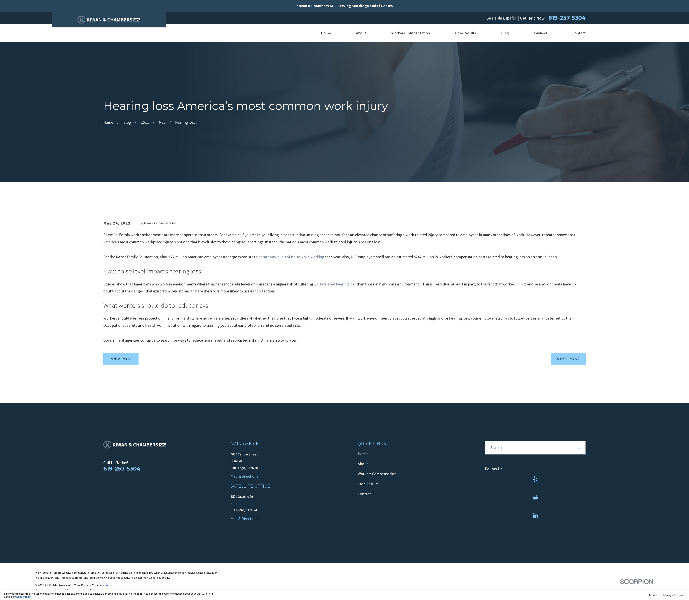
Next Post (568, 359)
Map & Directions (244, 518)
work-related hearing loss (335, 284)
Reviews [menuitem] (540, 33)
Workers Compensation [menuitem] (410, 33)
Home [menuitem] (326, 33)
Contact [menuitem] (579, 33)
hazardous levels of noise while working (291, 256)
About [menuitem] (361, 33)
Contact (364, 493)
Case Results (368, 483)
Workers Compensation (377, 473)
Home (363, 453)
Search (496, 447)
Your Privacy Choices (88, 585)
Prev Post (121, 359)
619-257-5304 (567, 18)
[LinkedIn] (535, 515)
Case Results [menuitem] (465, 33)
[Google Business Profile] (535, 497)
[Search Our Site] (578, 448)
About (363, 463)
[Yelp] (535, 479)
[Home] (109, 19)
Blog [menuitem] (505, 33)
